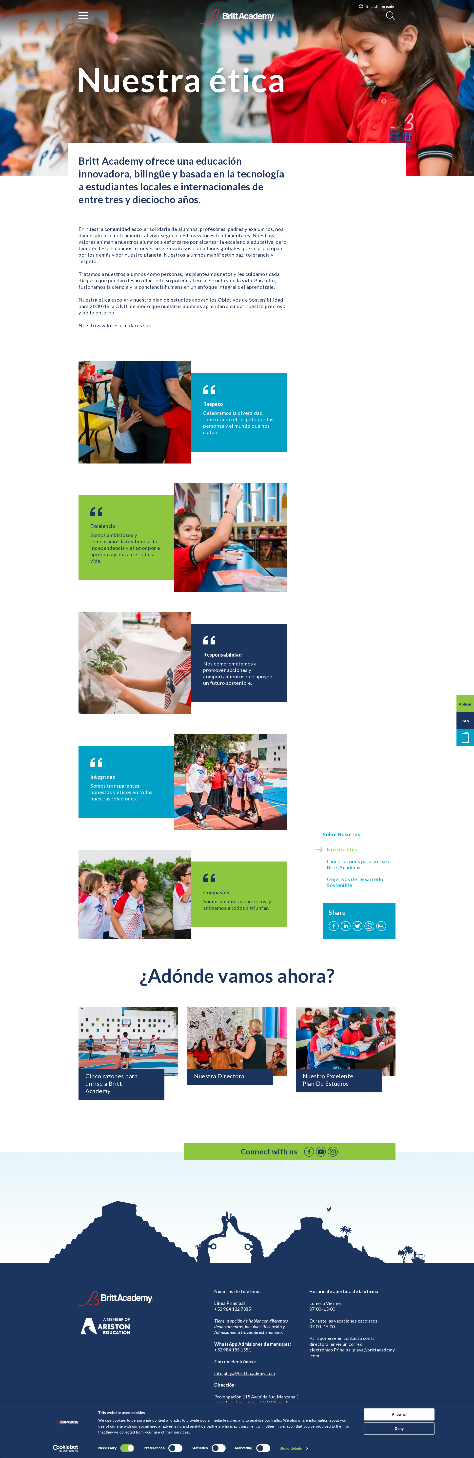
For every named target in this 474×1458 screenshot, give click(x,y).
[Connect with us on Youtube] (321, 1152)
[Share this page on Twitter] (357, 926)
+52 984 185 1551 (232, 1349)
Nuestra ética (343, 849)
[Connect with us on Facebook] (309, 1152)
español (389, 6)
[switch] (175, 1448)
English (372, 6)
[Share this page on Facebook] (334, 926)
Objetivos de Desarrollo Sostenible (355, 882)
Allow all (399, 1414)
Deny (399, 1428)
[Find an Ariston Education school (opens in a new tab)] (105, 1326)
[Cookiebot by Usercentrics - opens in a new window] (65, 1448)
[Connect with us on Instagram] (333, 1152)
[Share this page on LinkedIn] (346, 926)
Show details (290, 1448)
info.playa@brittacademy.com (244, 1373)
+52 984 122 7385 (232, 1309)
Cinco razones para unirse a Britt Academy (359, 864)
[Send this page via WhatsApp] (369, 926)
